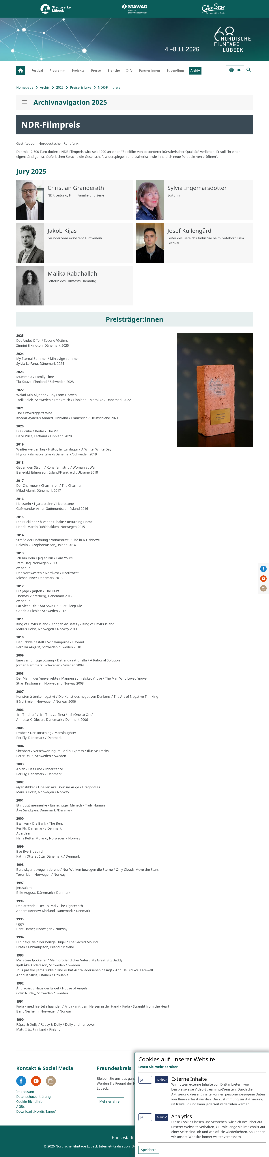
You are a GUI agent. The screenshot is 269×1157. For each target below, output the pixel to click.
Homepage (24, 87)
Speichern (148, 1149)
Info (129, 70)
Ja (141, 1080)
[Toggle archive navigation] (24, 102)
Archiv (195, 70)
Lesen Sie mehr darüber (158, 1067)
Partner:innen (149, 70)
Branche (113, 70)
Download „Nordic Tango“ (36, 1111)
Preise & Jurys (80, 87)
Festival (37, 70)
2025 (59, 87)
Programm (57, 70)
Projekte (78, 70)
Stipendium (175, 70)
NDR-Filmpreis (109, 87)
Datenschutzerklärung (33, 1096)
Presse (96, 70)
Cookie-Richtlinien (30, 1101)
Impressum (25, 1091)
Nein (160, 1080)
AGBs (20, 1106)
